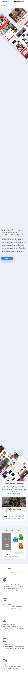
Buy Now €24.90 (6, 545)
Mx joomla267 (17, 516)
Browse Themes (7, 258)
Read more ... (6, 538)
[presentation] (22, 494)
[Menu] (26, 6)
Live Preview (6, 542)
